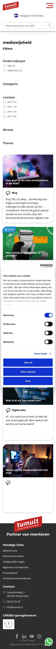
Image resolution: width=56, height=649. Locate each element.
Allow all (28, 362)
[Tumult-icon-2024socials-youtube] (31, 636)
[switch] (49, 324)
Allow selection (28, 372)
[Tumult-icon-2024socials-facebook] (17, 636)
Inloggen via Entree (31, 15)
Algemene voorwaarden (23, 644)
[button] (50, 6)
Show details (40, 353)
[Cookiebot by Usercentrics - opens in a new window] (40, 266)
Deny (28, 381)
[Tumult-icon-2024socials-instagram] (39, 636)
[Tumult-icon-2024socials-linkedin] (24, 636)
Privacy (42, 644)
